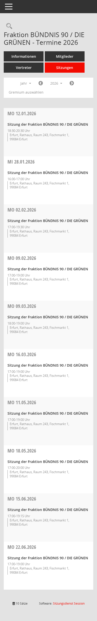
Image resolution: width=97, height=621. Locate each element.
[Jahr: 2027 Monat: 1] (72, 83)
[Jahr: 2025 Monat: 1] (41, 83)
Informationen (23, 56)
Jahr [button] (24, 83)
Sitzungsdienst (69, 603)
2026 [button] (54, 83)
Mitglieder (64, 56)
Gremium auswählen (26, 92)
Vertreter (24, 67)
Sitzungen (64, 67)
